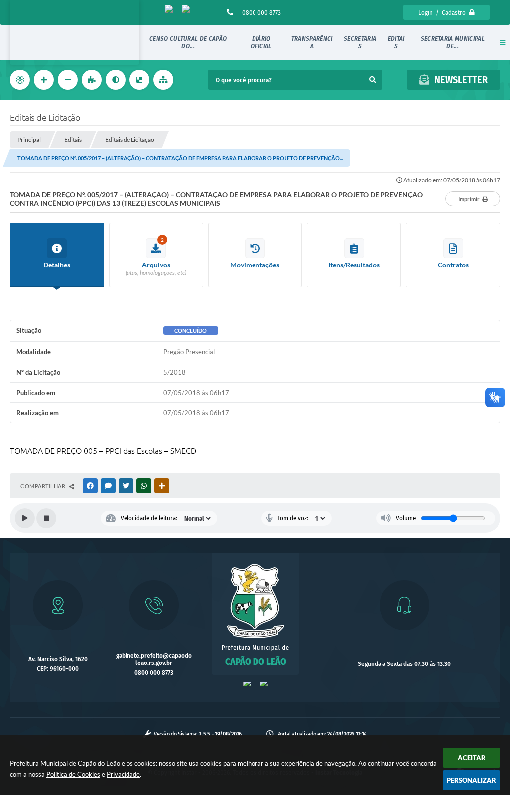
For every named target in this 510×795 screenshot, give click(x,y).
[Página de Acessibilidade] (21, 80)
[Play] (25, 518)
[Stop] (46, 518)
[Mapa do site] (164, 80)
